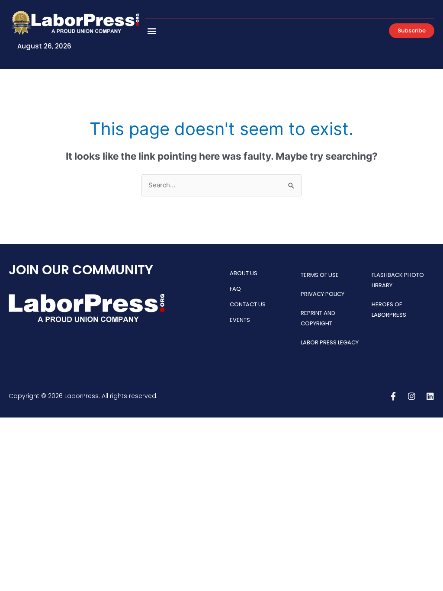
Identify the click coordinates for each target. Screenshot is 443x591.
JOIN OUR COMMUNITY (81, 269)
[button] (152, 30)
